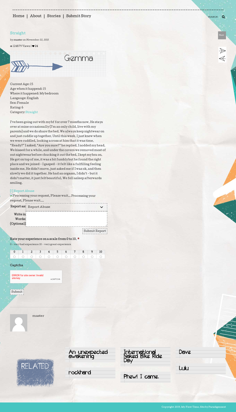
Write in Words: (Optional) (18, 219)
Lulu (184, 369)
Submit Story (78, 16)
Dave (185, 352)
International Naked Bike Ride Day (143, 356)
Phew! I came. (141, 377)
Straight (18, 33)
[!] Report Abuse (22, 191)
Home (18, 16)
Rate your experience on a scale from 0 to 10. (44, 239)
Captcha (16, 265)
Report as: (18, 206)
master (18, 40)
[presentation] (36, 277)
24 (36, 46)
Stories (54, 16)
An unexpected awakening (88, 354)
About (35, 16)
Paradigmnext (217, 407)
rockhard (80, 373)
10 (100, 252)
